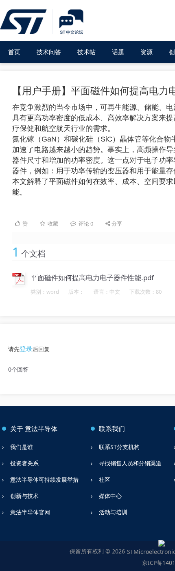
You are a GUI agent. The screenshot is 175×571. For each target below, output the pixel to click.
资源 (146, 52)
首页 (14, 52)
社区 (104, 479)
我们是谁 (21, 447)
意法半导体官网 (30, 512)
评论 (85, 223)
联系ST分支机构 (119, 447)
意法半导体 (41, 428)
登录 (26, 348)
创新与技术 (24, 496)
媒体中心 (110, 496)
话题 (118, 52)
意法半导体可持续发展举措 (44, 479)
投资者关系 (24, 463)
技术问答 (49, 52)
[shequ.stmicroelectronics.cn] (43, 22)
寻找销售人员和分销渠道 (130, 463)
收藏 (52, 223)
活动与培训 (113, 512)
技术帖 (86, 52)
